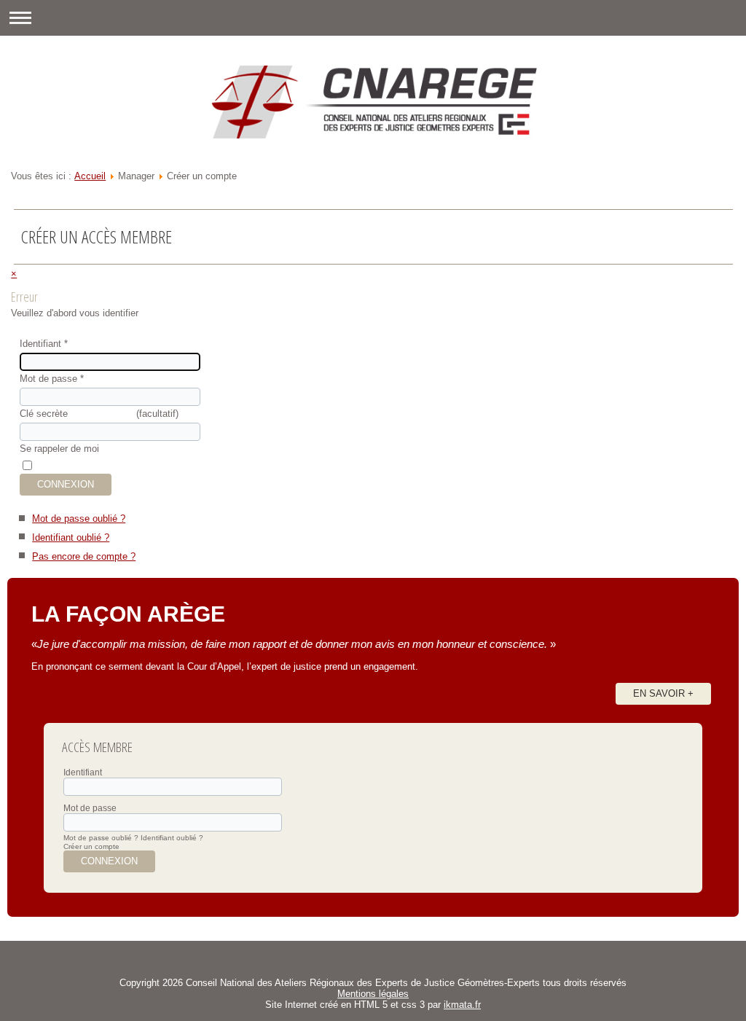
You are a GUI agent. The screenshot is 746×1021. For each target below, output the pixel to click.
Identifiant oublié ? (70, 537)
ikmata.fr (462, 1004)
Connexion (65, 484)
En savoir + (663, 693)
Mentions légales (373, 993)
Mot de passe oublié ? (78, 518)
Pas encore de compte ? (84, 556)
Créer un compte (91, 846)
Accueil (90, 176)
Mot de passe (52, 378)
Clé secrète (44, 413)
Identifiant (44, 343)
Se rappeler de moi (59, 448)
